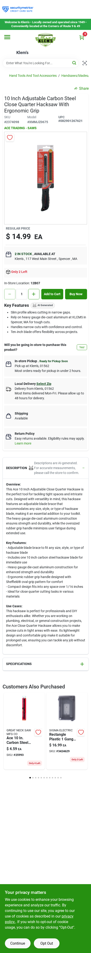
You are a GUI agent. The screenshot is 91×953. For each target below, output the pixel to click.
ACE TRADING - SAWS (20, 128)
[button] (45, 468)
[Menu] (7, 37)
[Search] (74, 63)
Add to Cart (52, 294)
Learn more (23, 443)
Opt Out (46, 943)
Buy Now (76, 294)
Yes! (81, 347)
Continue (17, 943)
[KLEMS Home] (45, 40)
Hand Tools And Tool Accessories (33, 75)
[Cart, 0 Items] (81, 37)
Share (84, 88)
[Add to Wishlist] (10, 137)
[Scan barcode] (85, 63)
